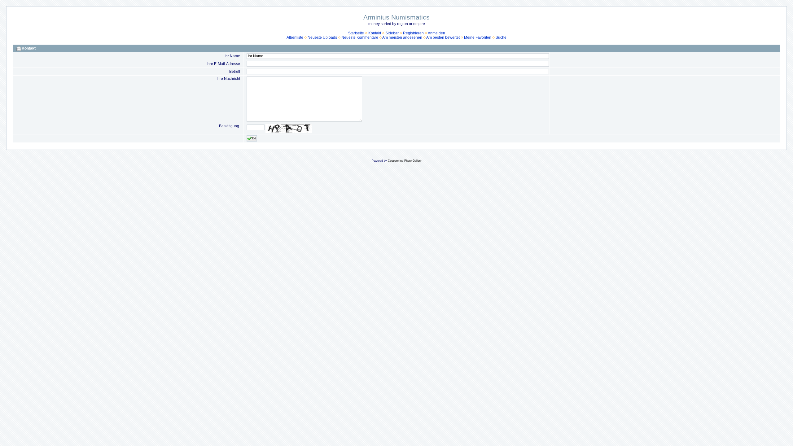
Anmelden (436, 33)
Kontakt (374, 33)
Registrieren (413, 33)
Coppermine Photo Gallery (405, 160)
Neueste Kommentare (359, 37)
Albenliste (295, 37)
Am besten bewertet (443, 37)
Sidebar (392, 33)
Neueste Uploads (322, 37)
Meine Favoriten (477, 37)
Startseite (356, 33)
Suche (501, 37)
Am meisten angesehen (402, 37)
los (254, 138)
